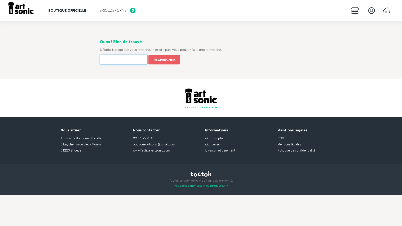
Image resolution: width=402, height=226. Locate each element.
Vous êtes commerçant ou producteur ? (201, 185)
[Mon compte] (371, 10)
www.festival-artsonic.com (151, 150)
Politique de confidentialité (296, 150)
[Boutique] (355, 10)
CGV (280, 138)
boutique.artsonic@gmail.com (154, 144)
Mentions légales (289, 144)
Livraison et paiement (220, 150)
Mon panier (213, 144)
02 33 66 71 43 (144, 138)
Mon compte (214, 138)
